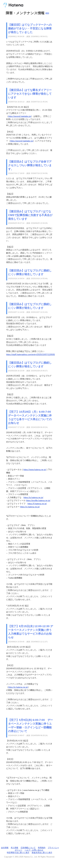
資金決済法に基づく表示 (42, 852)
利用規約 (41, 848)
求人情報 (14, 848)
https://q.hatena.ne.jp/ (33, 497)
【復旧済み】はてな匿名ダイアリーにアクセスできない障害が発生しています (30, 93)
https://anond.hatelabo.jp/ (19, 116)
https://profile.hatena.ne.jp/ (38, 500)
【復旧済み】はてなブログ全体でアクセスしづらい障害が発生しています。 (30, 165)
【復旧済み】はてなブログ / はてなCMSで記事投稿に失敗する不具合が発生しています (30, 215)
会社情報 (4, 848)
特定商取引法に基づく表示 (18, 852)
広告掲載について (28, 848)
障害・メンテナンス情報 (25, 13)
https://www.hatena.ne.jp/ (34, 469)
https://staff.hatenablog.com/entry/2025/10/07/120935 (30, 354)
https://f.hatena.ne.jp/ (37, 503)
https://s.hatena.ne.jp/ (30, 507)
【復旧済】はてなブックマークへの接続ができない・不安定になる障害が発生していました (30, 28)
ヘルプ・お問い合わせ (34, 850)
